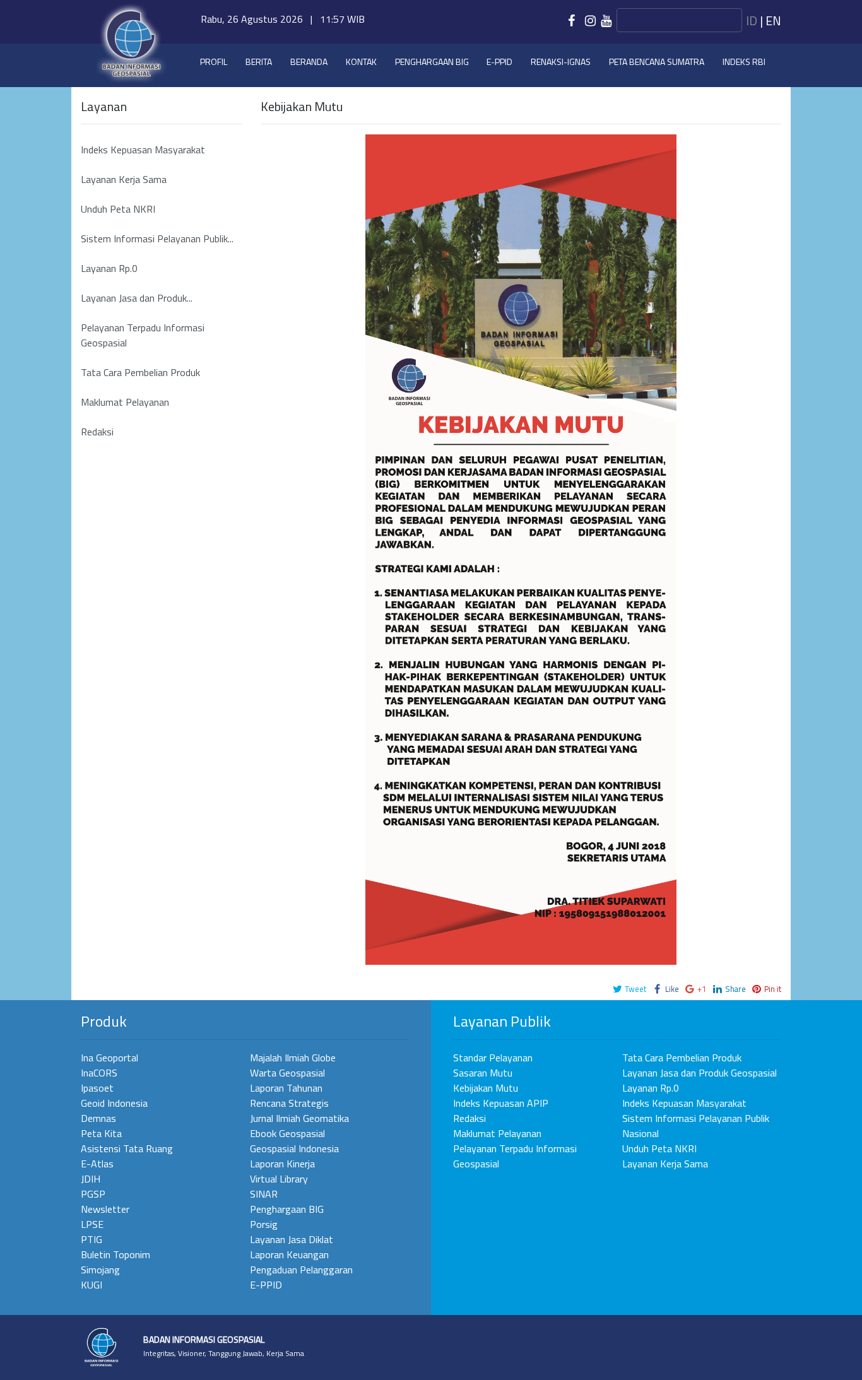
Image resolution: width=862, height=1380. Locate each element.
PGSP (93, 1193)
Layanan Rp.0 (109, 268)
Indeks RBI (744, 61)
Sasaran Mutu (482, 1072)
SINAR (264, 1193)
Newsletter (105, 1209)
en (773, 20)
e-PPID (499, 61)
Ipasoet (97, 1087)
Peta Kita (101, 1133)
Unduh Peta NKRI (118, 208)
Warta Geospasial (287, 1072)
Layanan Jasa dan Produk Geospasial (699, 1072)
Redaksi (97, 431)
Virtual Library (279, 1178)
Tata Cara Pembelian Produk (140, 372)
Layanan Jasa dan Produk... (136, 297)
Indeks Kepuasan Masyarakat (143, 149)
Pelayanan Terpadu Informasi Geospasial (142, 335)
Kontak (361, 61)
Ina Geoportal (109, 1057)
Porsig (264, 1224)
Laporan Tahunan (286, 1087)
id (751, 20)
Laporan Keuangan (289, 1254)
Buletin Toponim (115, 1254)
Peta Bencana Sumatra (656, 61)
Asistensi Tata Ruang (127, 1148)
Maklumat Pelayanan (125, 402)
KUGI (91, 1284)
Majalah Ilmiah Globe (293, 1057)
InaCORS (99, 1072)
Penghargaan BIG (432, 61)
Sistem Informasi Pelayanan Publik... (157, 238)
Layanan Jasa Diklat (291, 1239)
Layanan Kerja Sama (124, 179)
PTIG (91, 1239)
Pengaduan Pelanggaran (301, 1269)
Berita (258, 61)
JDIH (90, 1178)
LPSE (92, 1224)
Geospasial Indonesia (294, 1148)
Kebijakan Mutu (485, 1087)
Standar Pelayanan (493, 1057)
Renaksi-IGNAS (561, 61)
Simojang (100, 1269)
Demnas (98, 1118)
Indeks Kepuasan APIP (500, 1103)
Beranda (309, 61)
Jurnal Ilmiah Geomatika (299, 1118)
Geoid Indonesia (114, 1103)
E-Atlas (97, 1163)
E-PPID (266, 1284)
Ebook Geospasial (287, 1133)
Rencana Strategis (289, 1103)
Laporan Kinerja (282, 1163)
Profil (213, 61)
